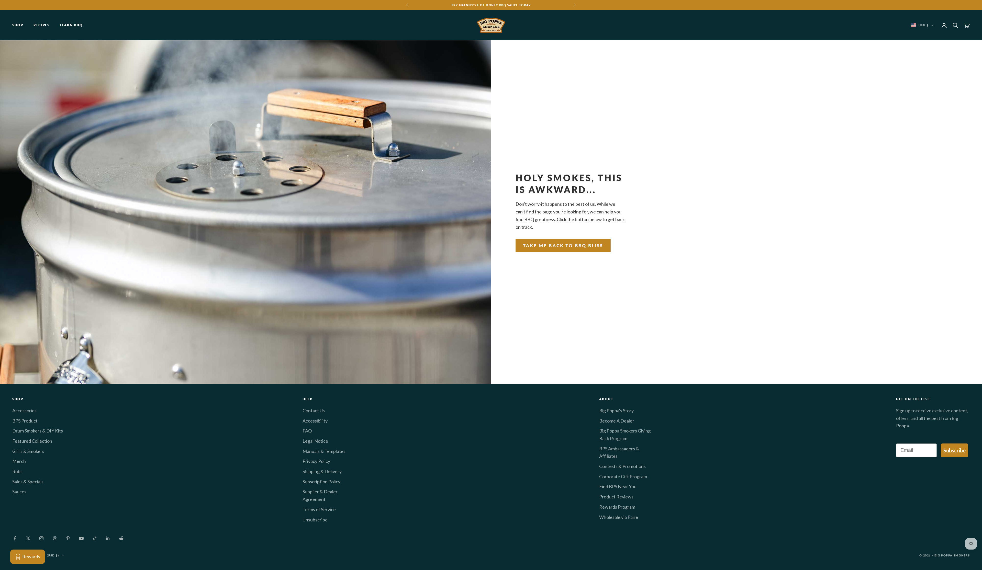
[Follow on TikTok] (94, 538)
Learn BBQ (71, 25)
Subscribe (954, 450)
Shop (17, 25)
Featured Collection (32, 441)
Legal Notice (315, 441)
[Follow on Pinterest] (68, 538)
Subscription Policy (321, 481)
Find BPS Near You (618, 486)
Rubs (17, 471)
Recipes (42, 25)
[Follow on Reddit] (121, 538)
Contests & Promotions (622, 466)
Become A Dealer (616, 421)
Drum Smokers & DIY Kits (37, 431)
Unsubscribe (315, 519)
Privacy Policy (316, 461)
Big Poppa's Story (616, 410)
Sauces (19, 491)
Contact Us (314, 410)
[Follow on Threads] (54, 538)
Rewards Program (617, 507)
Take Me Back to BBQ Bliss (563, 245)
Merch (19, 461)
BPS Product (25, 421)
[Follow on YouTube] (81, 538)
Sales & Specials (27, 481)
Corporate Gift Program (623, 476)
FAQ (307, 431)
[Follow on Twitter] (28, 538)
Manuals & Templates (324, 451)
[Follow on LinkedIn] (107, 538)
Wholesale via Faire (618, 517)
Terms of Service (319, 509)
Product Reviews (616, 496)
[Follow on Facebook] (14, 538)
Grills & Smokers (28, 451)
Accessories (24, 410)
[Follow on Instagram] (41, 538)
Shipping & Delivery (322, 471)
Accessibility (315, 421)
